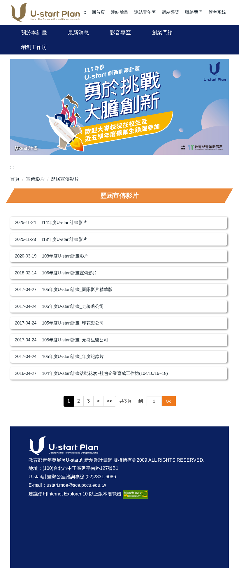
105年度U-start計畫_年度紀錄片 (73, 356)
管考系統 (217, 12)
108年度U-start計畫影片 (65, 255)
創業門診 (162, 33)
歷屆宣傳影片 (65, 179)
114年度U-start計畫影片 (64, 222)
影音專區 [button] (120, 33)
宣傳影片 (35, 179)
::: (84, 12)
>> (109, 400)
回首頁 (98, 12)
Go (168, 401)
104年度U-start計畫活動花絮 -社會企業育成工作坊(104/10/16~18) (105, 373)
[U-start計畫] (119, 107)
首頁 (15, 179)
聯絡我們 (194, 12)
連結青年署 (145, 12)
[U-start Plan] (45, 12)
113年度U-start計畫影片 (64, 239)
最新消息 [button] (78, 33)
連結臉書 (119, 12)
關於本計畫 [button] (34, 33)
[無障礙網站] (135, 493)
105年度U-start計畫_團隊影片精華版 (77, 289)
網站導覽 (170, 12)
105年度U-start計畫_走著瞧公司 (73, 306)
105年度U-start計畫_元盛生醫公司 (75, 339)
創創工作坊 (34, 47)
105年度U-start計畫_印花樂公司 (73, 322)
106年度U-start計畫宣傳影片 (69, 272)
